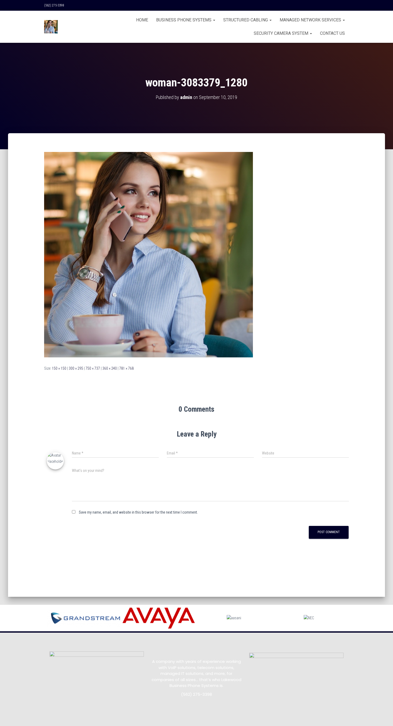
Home (142, 19)
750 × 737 (93, 368)
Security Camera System (281, 33)
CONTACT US (332, 33)
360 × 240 (109, 368)
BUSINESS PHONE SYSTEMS (184, 19)
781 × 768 (126, 368)
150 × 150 (59, 368)
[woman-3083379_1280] (148, 254)
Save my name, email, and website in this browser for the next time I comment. (138, 512)
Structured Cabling (246, 19)
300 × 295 (76, 368)
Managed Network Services (311, 19)
